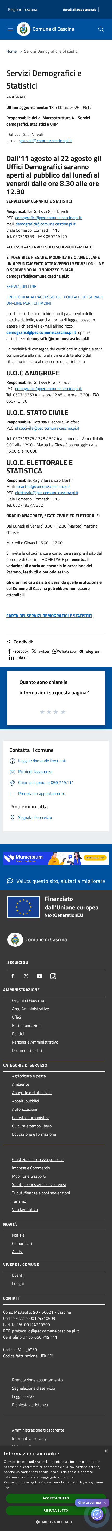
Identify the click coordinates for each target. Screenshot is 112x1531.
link (6, 1487)
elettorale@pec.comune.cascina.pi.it (46, 493)
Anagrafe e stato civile (32, 1092)
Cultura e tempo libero (32, 1126)
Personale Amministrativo (35, 1042)
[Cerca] (101, 29)
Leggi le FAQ (23, 1396)
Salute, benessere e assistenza (39, 1184)
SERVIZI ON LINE (21, 286)
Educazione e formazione (34, 1134)
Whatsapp (67, 651)
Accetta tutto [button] (56, 1498)
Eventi (17, 1275)
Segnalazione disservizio (33, 1388)
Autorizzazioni (24, 1109)
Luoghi (18, 1283)
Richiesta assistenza (30, 1405)
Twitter (43, 651)
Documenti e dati (27, 1050)
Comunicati (22, 1243)
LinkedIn (22, 657)
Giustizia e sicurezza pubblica (38, 1159)
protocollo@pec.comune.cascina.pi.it (45, 1331)
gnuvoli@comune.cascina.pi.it (46, 140)
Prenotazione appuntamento (37, 1380)
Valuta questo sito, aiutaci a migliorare (60, 881)
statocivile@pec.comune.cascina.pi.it (47, 428)
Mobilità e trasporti (29, 1176)
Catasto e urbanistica (30, 1117)
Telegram (92, 651)
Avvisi (17, 1251)
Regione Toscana (22, 9)
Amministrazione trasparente (38, 1430)
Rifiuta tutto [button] (55, 1510)
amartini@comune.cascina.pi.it (43, 486)
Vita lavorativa (25, 1209)
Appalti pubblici (25, 1101)
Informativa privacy (29, 1438)
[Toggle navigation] (10, 29)
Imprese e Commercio (31, 1168)
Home (11, 51)
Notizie (18, 1235)
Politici (18, 1034)
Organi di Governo (28, 1000)
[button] (56, 1522)
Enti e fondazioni (27, 1025)
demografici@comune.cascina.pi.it (46, 224)
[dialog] (56, 1488)
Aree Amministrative (30, 1009)
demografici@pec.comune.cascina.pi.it (48, 218)
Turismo (19, 1201)
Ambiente (20, 1084)
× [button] (106, 1451)
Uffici (16, 1017)
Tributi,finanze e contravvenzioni (41, 1193)
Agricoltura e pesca (29, 1076)
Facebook (21, 651)
